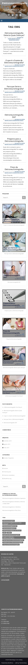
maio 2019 (6, 447)
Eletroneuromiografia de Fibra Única (11, 510)
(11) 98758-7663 (5, 623)
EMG (4, 532)
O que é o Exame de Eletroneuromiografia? (14, 61)
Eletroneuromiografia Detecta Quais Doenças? (14, 34)
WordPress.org (7, 478)
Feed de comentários (9, 475)
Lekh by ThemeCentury (21, 663)
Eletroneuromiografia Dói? (14, 115)
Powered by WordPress (7, 663)
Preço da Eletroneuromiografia (14, 168)
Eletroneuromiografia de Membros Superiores (14, 498)
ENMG (9, 532)
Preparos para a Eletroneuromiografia (14, 139)
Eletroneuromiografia (8, 520)
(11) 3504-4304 (5, 621)
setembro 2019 (8, 441)
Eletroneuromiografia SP (9, 528)
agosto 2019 (7, 444)
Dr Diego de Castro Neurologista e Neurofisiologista (15, 39)
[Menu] (1, 20)
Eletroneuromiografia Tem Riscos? (12, 530)
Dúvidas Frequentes (9, 458)
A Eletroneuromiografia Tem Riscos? (13, 407)
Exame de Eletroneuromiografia (11, 535)
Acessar (6, 468)
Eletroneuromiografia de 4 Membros (11, 507)
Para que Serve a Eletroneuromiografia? (14, 87)
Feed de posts (7, 471)
